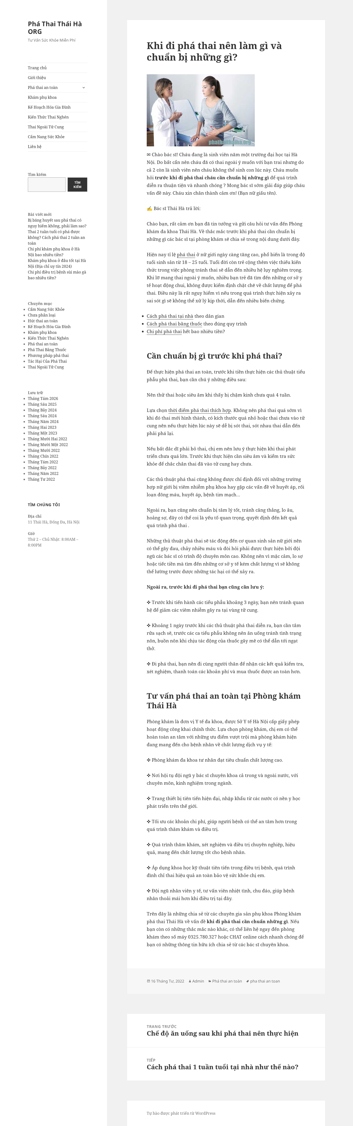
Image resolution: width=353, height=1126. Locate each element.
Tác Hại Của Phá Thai (47, 361)
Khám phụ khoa (42, 97)
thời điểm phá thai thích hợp (199, 410)
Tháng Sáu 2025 (42, 404)
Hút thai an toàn (43, 320)
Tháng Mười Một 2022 (48, 444)
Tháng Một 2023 (42, 433)
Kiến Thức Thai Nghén (48, 117)
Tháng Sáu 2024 (42, 415)
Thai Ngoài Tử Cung (46, 127)
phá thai (186, 254)
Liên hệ (35, 146)
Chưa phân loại (41, 315)
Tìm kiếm (37, 174)
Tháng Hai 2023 (42, 427)
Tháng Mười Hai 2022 (47, 439)
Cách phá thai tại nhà (170, 316)
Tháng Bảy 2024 (42, 410)
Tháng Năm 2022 (43, 473)
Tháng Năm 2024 (43, 421)
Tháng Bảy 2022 (42, 467)
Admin (198, 981)
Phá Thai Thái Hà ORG (55, 27)
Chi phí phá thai (164, 331)
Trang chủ (37, 67)
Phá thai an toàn (43, 87)
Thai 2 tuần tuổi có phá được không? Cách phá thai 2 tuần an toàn (56, 237)
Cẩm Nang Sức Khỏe (46, 136)
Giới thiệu (37, 77)
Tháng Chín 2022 (43, 456)
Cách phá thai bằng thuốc (174, 324)
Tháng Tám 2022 (43, 462)
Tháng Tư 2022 (41, 479)
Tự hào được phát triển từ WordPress (181, 1113)
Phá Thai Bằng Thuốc (47, 349)
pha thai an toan (265, 981)
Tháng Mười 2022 (44, 450)
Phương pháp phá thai (48, 355)
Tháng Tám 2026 (43, 398)
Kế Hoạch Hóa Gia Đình (49, 107)
